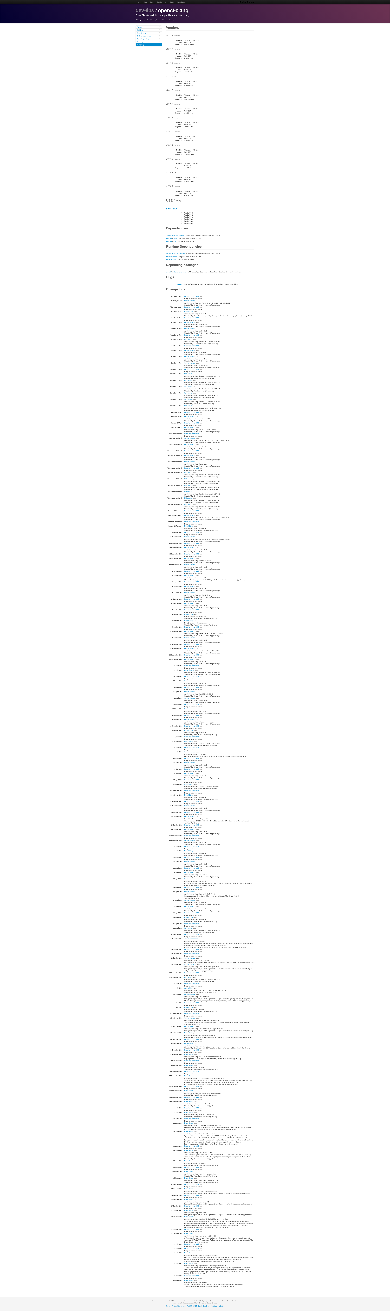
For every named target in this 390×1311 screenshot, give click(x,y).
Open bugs (140, 42)
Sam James (188, 374)
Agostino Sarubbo (190, 964)
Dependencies (141, 33)
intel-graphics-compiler (179, 272)
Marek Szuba (188, 1054)
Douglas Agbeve (189, 994)
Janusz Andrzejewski (191, 939)
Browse (152, 2)
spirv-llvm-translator (178, 235)
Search (172, 2)
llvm (174, 241)
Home (139, 2)
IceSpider (221, 1306)
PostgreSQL (176, 1306)
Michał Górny (188, 311)
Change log (140, 45)
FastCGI (189, 1306)
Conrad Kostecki (189, 301)
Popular (159, 2)
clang (175, 238)
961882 (179, 284)
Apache (183, 1306)
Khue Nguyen (188, 1043)
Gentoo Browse (246, 2)
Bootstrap (214, 1306)
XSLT (195, 1306)
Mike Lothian (188, 1033)
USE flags (140, 30)
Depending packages (143, 39)
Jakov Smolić (188, 741)
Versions (139, 27)
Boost (200, 1306)
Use (166, 2)
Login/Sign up (181, 2)
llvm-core (169, 238)
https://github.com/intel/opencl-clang (162, 20)
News (145, 2)
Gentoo (168, 1306)
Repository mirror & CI (191, 296)
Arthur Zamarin (189, 670)
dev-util (168, 235)
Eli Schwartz (188, 339)
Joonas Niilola (188, 988)
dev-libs (145, 10)
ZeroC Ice (206, 1306)
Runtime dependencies (144, 36)
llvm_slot (171, 208)
